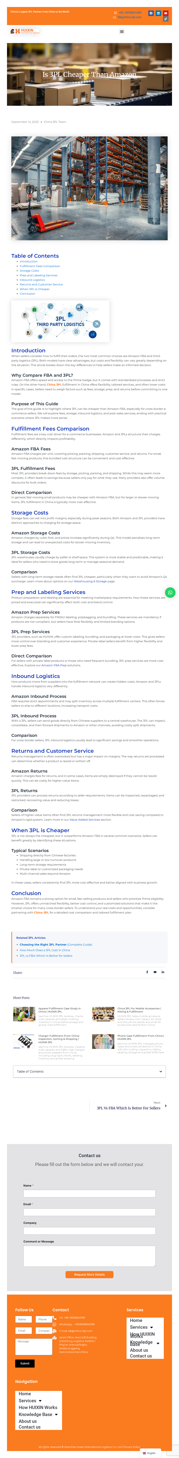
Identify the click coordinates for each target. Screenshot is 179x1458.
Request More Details (89, 1274)
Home (25, 1393)
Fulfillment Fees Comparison (40, 266)
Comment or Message (38, 1241)
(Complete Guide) (56, 944)
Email (28, 1204)
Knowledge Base (35, 1414)
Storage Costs (29, 270)
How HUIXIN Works (38, 1407)
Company (30, 1223)
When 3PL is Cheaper (35, 289)
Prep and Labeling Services (39, 275)
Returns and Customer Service (41, 284)
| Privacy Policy (131, 1447)
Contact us (30, 1427)
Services (27, 1400)
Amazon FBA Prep (54, 665)
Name (28, 1185)
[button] (122, 31)
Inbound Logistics (32, 280)
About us (28, 1421)
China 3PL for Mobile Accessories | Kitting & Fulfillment (139, 1010)
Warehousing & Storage (90, 581)
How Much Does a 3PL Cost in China (45, 950)
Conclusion (27, 293)
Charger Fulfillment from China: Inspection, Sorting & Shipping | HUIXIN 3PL (58, 1039)
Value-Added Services (85, 819)
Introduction (29, 261)
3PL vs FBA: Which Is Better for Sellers (46, 955)
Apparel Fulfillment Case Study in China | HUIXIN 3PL (59, 1010)
